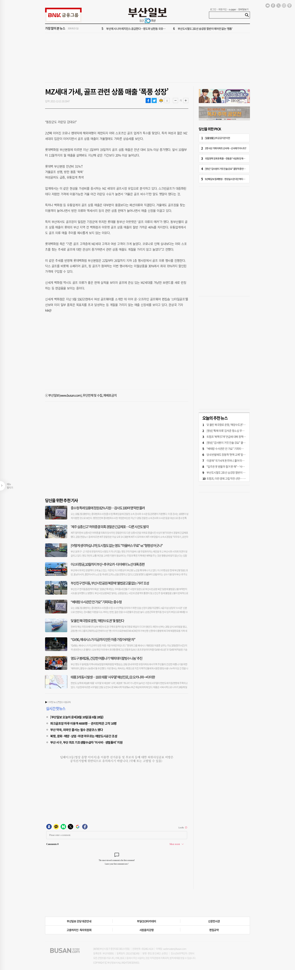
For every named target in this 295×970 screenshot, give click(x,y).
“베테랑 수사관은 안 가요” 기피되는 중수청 (96, 601)
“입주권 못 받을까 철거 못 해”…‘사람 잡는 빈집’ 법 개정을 (207, 28)
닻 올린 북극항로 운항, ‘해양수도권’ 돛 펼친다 (97, 620)
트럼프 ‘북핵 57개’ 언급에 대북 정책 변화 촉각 (230, 437)
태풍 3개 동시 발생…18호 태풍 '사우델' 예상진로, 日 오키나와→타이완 (113, 677)
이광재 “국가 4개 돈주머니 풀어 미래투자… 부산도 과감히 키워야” (241, 460)
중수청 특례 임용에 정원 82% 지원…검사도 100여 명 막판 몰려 (108, 507)
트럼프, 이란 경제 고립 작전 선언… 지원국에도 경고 (233, 478)
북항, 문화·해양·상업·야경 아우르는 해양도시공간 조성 (83, 736)
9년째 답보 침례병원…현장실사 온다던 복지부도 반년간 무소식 (232, 179)
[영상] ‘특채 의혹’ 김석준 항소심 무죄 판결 (228, 431)
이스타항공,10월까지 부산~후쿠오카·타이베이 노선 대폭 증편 (107, 564)
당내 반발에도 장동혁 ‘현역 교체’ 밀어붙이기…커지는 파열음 (238, 454)
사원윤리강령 (146, 930)
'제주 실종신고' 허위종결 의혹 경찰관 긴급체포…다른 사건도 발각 (110, 526)
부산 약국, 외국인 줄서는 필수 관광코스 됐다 (76, 729)
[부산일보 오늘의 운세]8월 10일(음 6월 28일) (76, 717)
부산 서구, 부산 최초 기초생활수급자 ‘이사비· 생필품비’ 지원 (86, 742)
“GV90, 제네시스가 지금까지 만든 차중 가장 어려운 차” (103, 639)
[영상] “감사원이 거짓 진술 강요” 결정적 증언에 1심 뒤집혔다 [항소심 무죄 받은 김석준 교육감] (245, 168)
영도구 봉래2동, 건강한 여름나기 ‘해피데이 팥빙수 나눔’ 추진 (106, 658)
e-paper (232, 9)
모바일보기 (243, 9)
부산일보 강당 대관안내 (79, 921)
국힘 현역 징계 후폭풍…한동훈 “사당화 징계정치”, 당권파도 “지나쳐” (235, 158)
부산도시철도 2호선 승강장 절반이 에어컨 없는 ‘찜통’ (234, 472)
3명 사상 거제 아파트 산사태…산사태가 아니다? (225, 148)
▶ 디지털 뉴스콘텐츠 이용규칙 (58, 702)
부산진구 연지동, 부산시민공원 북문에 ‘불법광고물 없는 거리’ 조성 (110, 583)
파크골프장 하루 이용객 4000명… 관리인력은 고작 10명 (83, 723)
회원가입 (222, 9)
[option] (168, 28)
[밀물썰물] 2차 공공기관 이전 (217, 138)
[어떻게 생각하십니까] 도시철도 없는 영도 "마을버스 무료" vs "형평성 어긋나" (117, 545)
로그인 (213, 9)
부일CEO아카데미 (146, 921)
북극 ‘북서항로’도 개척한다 (120, 28)
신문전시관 (214, 921)
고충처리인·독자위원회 (79, 930)
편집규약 (214, 930)
